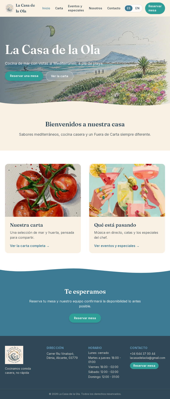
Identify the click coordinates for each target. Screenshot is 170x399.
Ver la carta (59, 76)
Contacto (113, 8)
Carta (59, 8)
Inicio (46, 8)
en (137, 8)
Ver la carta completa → (30, 246)
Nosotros (95, 8)
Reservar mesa (155, 8)
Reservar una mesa (24, 76)
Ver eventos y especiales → (117, 246)
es (129, 8)
